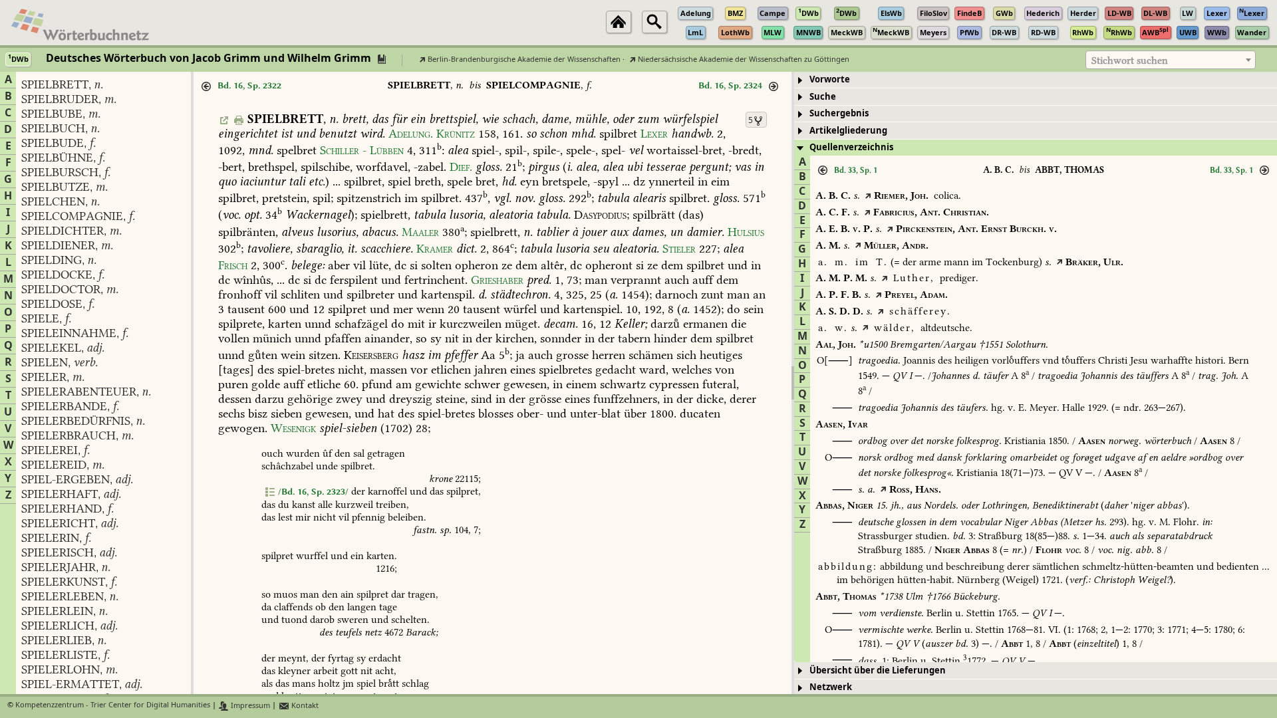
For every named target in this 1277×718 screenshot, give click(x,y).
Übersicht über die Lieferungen (877, 670)
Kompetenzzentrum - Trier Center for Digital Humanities (112, 706)
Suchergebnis (839, 113)
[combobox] (1170, 60)
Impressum (249, 706)
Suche (822, 96)
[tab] (1035, 80)
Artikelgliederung (848, 130)
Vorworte (829, 79)
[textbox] (1170, 60)
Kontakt (304, 706)
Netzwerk (830, 687)
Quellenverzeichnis (851, 147)
